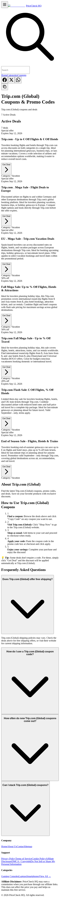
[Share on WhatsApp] (18, 80)
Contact (20, 846)
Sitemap (28, 846)
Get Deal (6, 164)
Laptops (22, 876)
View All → (45, 876)
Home (4, 75)
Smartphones (32, 876)
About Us (12, 846)
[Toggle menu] (4, 4)
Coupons (22, 75)
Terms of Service (23, 858)
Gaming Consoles (10, 876)
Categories (12, 75)
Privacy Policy (8, 858)
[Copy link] (4, 86)
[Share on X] (11, 80)
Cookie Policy (39, 858)
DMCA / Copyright (21, 861)
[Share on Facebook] (4, 80)
